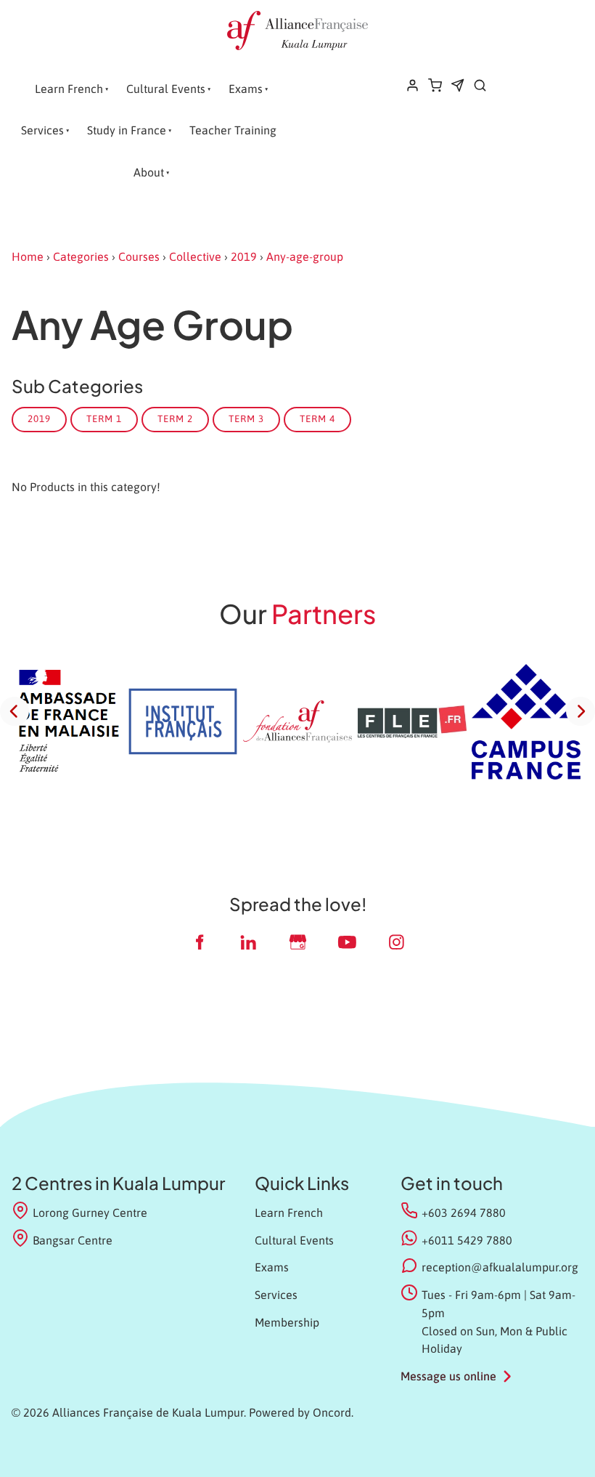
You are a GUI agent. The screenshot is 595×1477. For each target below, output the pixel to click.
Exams (246, 88)
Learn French (69, 88)
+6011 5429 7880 (467, 1240)
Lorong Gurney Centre (90, 1212)
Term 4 (317, 418)
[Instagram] (396, 942)
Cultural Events (165, 88)
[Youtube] (347, 942)
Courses (139, 256)
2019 (244, 256)
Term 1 (104, 418)
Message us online (448, 1376)
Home (28, 256)
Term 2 (175, 418)
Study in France (126, 130)
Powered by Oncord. (301, 1412)
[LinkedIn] (248, 942)
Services (42, 130)
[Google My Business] (297, 942)
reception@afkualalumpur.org (500, 1267)
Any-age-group (304, 256)
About (149, 172)
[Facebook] (199, 942)
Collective (195, 256)
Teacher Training (232, 130)
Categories (81, 256)
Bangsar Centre (72, 1240)
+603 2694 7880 (464, 1212)
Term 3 (246, 418)
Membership (287, 1322)
